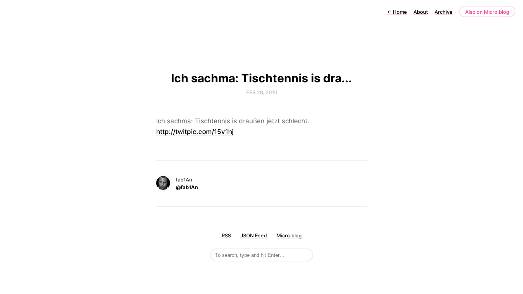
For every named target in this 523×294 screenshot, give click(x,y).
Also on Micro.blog (487, 12)
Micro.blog (289, 235)
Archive (444, 12)
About (420, 12)
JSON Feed (253, 235)
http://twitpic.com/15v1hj (195, 132)
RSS (226, 235)
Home (397, 12)
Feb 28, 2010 (261, 92)
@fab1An (187, 187)
